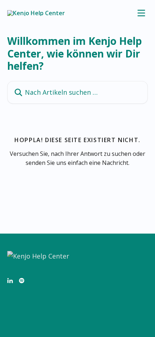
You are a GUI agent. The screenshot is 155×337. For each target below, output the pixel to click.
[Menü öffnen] (141, 13)
